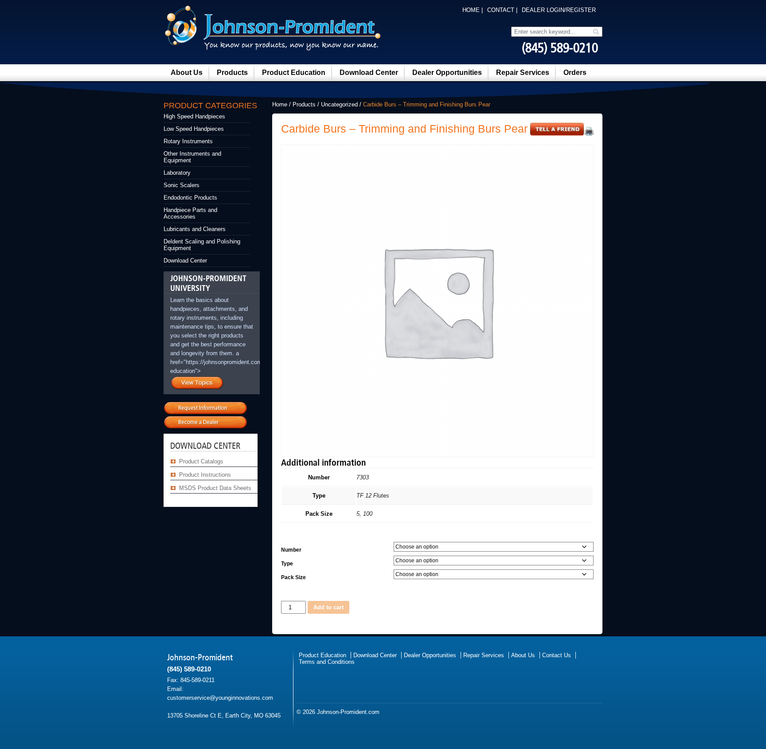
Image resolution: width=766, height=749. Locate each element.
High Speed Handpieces (194, 116)
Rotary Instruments (188, 141)
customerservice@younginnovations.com (220, 697)
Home (279, 104)
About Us (187, 72)
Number (291, 550)
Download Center (369, 72)
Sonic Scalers (181, 185)
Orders (574, 72)
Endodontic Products (190, 197)
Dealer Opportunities (447, 72)
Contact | (502, 10)
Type (287, 564)
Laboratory (177, 172)
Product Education (293, 72)
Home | (472, 10)
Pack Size (293, 577)
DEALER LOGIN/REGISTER (559, 10)
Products (232, 72)
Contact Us (556, 655)
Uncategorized (339, 104)
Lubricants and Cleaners (195, 229)
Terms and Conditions (327, 662)
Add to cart (328, 607)
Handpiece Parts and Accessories (190, 213)
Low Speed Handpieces (194, 128)
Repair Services (522, 72)
